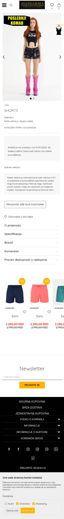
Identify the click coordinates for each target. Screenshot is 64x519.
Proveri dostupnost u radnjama (25, 259)
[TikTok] (33, 458)
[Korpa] (58, 2)
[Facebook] (9, 449)
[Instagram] (28, 449)
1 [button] (31, 98)
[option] (32, 57)
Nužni (11, 503)
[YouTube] (56, 449)
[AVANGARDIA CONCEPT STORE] (32, 5)
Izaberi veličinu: (12, 167)
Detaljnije (8, 496)
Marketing (41, 503)
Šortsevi (9, 117)
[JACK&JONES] (9, 308)
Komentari (11, 251)
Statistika (25, 503)
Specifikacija (13, 234)
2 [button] (34, 98)
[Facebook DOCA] (18, 449)
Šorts (15, 316)
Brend (8, 242)
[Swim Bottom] (14, 294)
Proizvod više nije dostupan (25, 204)
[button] (11, 5)
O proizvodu (12, 225)
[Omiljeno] (52, 5)
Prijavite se (32, 385)
